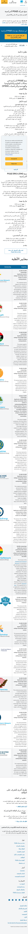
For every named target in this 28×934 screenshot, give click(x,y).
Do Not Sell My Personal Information (17, 923)
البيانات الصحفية (21, 873)
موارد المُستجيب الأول (19, 854)
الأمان (25, 917)
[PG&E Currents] (9, 900)
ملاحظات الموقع (21, 889)
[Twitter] (22, 900)
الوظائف (23, 857)
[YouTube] (16, 900)
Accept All (14, 158)
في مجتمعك (22, 863)
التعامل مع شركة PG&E (19, 892)
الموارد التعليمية (21, 851)
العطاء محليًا (22, 849)
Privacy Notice (9, 154)
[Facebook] (26, 900)
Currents (22, 870)
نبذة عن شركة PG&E (19, 843)
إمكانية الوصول (23, 905)
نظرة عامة (22, 45)
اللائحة (25, 911)
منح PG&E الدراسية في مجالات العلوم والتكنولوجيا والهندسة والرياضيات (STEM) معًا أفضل (11, 45)
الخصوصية (24, 914)
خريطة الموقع (23, 920)
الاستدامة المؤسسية (20, 876)
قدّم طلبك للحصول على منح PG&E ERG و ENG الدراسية (15, 36)
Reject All (14, 163)
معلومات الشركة (20, 846)
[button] (25, 2)
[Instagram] (12, 900)
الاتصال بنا (22, 884)
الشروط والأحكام (23, 908)
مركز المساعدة (21, 887)
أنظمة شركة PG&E (20, 860)
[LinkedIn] (19, 900)
